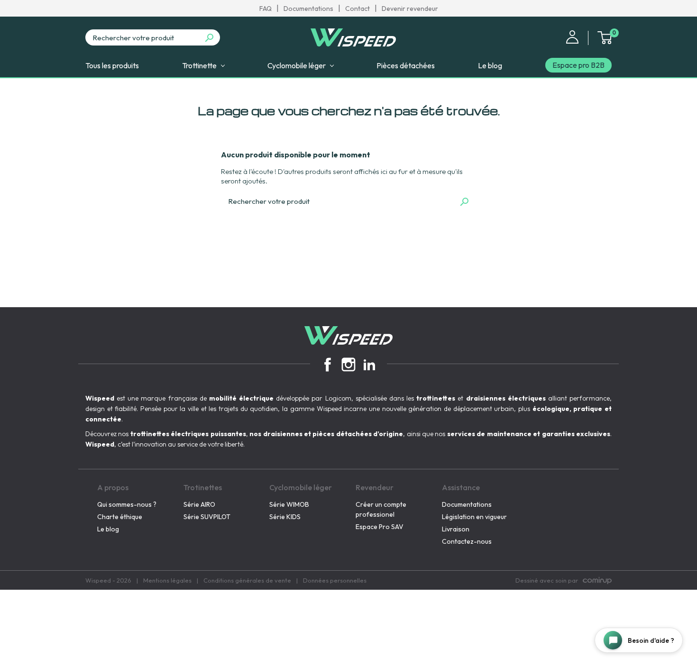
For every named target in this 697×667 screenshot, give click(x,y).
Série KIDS (285, 516)
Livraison (455, 529)
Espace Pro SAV (380, 526)
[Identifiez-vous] (572, 36)
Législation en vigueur (474, 516)
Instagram (348, 364)
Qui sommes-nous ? (126, 504)
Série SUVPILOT (206, 516)
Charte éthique (119, 516)
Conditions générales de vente (247, 580)
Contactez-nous (467, 541)
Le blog (108, 529)
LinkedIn (369, 364)
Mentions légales (167, 580)
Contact (357, 8)
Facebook (327, 364)
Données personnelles (335, 580)
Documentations (308, 8)
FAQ (265, 8)
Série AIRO (199, 504)
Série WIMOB (289, 504)
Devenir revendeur (410, 8)
